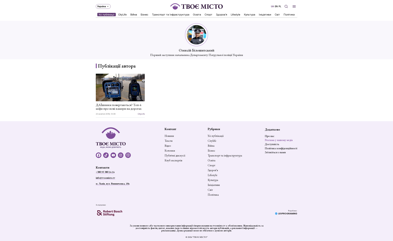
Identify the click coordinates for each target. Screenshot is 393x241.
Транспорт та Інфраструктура (170, 14)
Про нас (269, 136)
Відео (168, 145)
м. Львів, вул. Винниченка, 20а (112, 183)
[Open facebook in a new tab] (98, 155)
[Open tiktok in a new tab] (106, 155)
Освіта (197, 14)
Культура (249, 14)
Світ (277, 14)
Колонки (170, 150)
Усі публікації (107, 14)
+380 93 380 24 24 (105, 172)
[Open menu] (294, 6)
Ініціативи (265, 14)
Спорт (208, 14)
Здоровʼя (221, 14)
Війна (133, 14)
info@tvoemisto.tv (105, 177)
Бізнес (144, 14)
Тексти (169, 140)
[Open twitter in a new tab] (128, 155)
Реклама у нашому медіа (279, 140)
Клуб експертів (173, 160)
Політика (289, 14)
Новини (169, 135)
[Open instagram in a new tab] (120, 155)
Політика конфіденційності (281, 148)
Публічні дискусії (175, 155)
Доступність (272, 144)
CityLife (122, 14)
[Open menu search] (286, 6)
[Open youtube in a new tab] (113, 155)
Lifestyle (235, 14)
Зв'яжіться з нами (275, 152)
